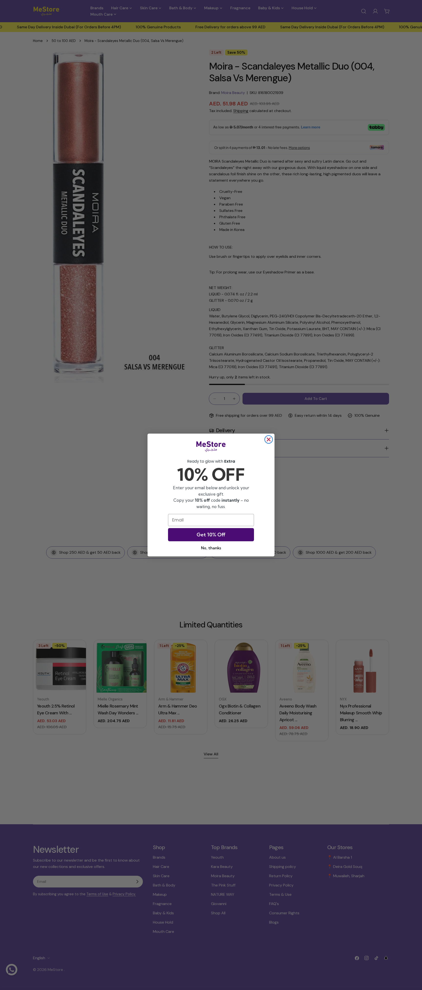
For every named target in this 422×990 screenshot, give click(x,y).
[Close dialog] (269, 439)
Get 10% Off (211, 534)
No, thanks (211, 547)
